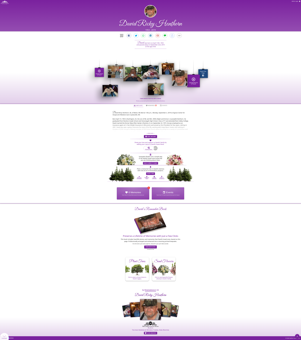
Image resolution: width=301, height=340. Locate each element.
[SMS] (165, 35)
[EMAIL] (157, 35)
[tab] (138, 105)
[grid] (150, 79)
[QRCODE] (121, 35)
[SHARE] (172, 35)
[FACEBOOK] (129, 35)
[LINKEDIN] (150, 35)
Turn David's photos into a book (150, 98)
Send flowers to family (150, 163)
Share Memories (151, 333)
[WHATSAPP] (143, 35)
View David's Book (150, 247)
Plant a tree (150, 173)
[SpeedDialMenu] (297, 336)
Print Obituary (151, 136)
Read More (150, 133)
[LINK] (179, 35)
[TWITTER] (136, 35)
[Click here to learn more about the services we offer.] (150, 325)
